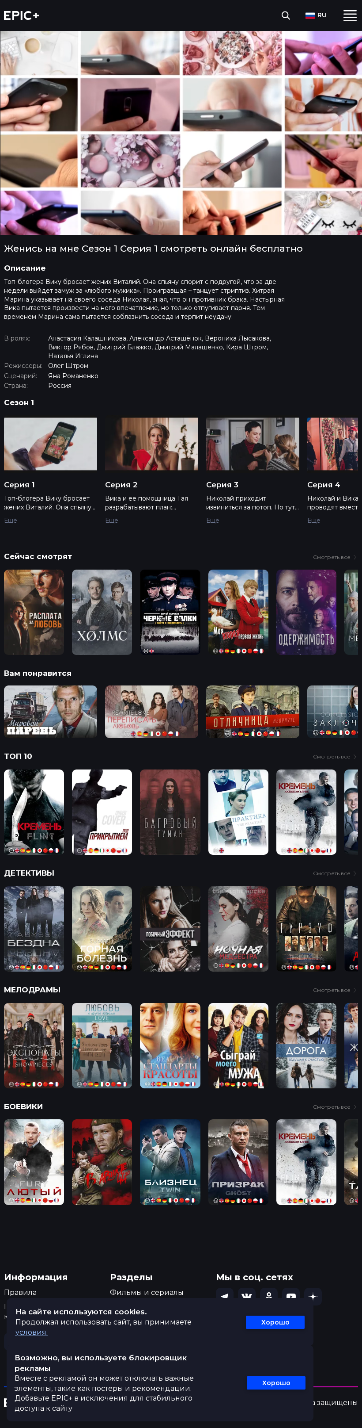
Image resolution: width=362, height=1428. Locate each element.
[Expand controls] (347, 1420)
